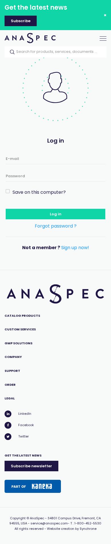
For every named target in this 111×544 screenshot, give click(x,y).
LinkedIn (24, 413)
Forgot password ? (56, 226)
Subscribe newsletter (31, 466)
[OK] (11, 52)
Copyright (18, 518)
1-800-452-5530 (87, 523)
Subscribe (20, 21)
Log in (55, 214)
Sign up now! (75, 247)
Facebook (26, 425)
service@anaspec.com (49, 523)
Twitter (23, 436)
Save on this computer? (39, 192)
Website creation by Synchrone (71, 528)
